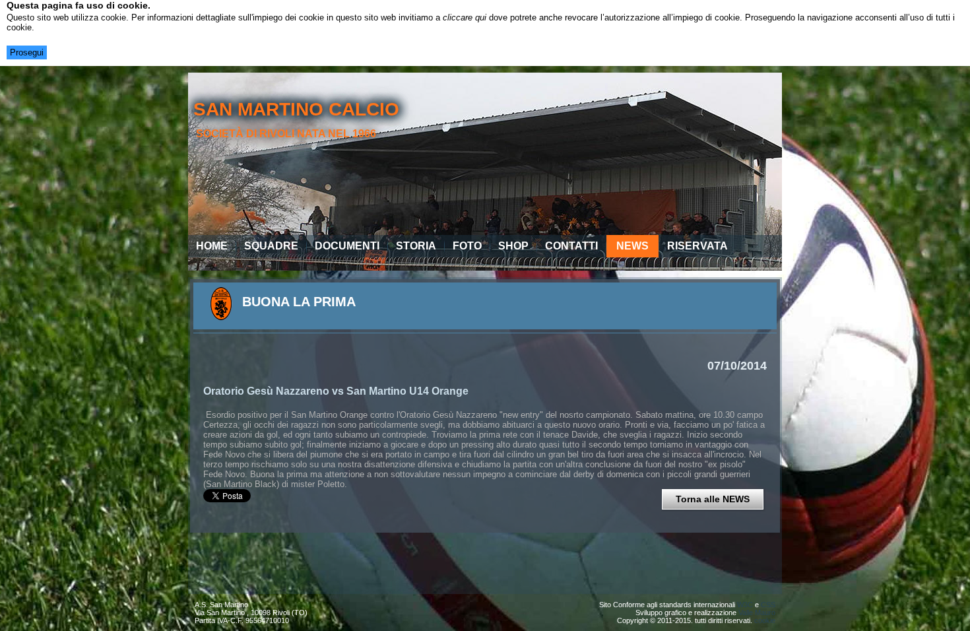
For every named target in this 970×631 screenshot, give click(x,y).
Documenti (347, 245)
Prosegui (27, 52)
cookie (764, 620)
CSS (768, 605)
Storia (416, 245)
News (632, 245)
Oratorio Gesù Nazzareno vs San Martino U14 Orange (336, 391)
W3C (745, 605)
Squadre (271, 245)
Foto (467, 245)
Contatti (571, 245)
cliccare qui (464, 17)
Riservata (697, 245)
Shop (513, 245)
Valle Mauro (756, 612)
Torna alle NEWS (713, 499)
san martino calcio (296, 109)
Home (212, 245)
